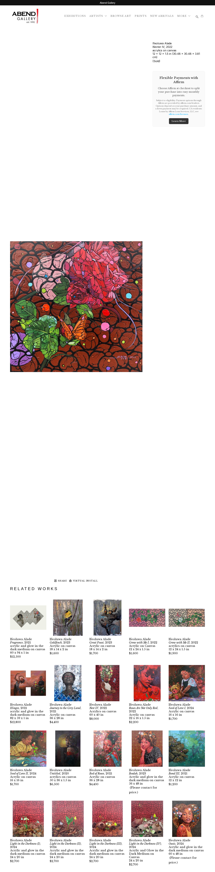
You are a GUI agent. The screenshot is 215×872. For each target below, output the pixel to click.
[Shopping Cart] (202, 16)
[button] (98, 15)
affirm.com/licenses (178, 114)
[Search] (197, 16)
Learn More (179, 121)
